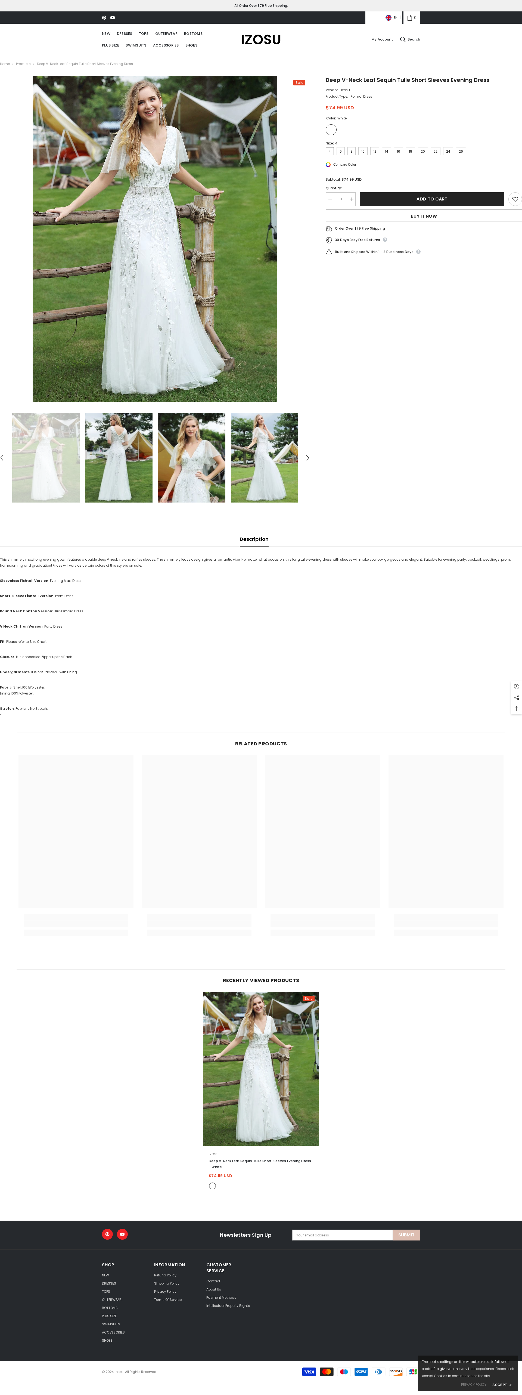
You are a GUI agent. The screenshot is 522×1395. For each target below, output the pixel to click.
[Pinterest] (104, 18)
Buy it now (424, 216)
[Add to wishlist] (515, 199)
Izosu (345, 90)
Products (23, 63)
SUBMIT (406, 1235)
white (212, 1186)
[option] (155, 239)
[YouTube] (112, 18)
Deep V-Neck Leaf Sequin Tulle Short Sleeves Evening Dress (260, 1164)
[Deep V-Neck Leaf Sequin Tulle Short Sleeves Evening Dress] (261, 1069)
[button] (308, 458)
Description (254, 539)
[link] (411, 17)
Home (5, 63)
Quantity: (334, 188)
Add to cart (432, 199)
